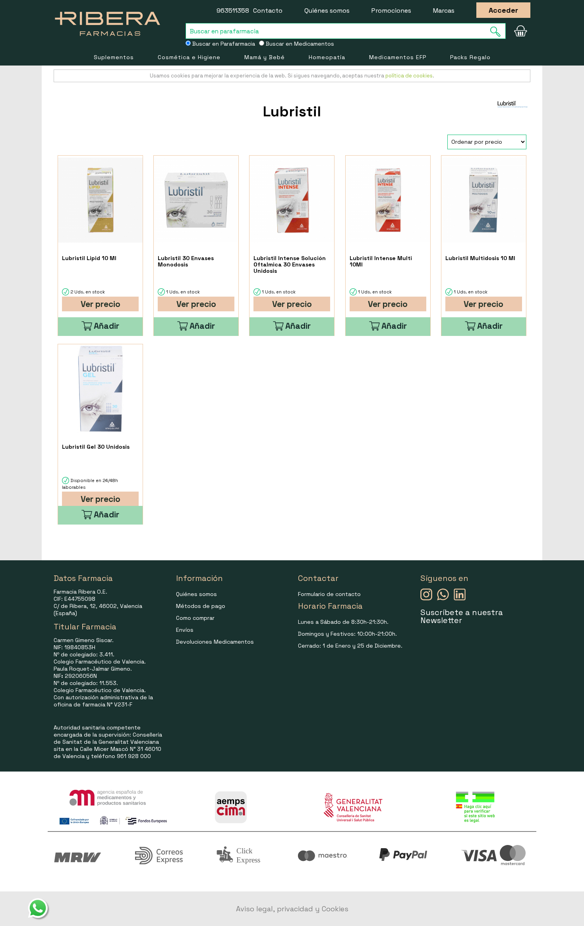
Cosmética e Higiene (189, 57)
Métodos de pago (200, 606)
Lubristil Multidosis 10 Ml (480, 258)
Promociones (391, 10)
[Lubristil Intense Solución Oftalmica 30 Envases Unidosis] (291, 200)
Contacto (267, 10)
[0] (520, 31)
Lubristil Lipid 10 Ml (89, 258)
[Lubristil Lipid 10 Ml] (100, 200)
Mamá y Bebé (264, 57)
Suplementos (114, 57)
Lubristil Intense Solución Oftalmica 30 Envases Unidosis (289, 264)
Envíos (184, 629)
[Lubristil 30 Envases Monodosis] (196, 200)
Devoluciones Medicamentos (215, 641)
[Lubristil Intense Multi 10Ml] (388, 200)
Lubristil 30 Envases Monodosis (186, 261)
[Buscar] (498, 31)
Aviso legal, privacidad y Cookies (292, 908)
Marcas (443, 10)
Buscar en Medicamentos (299, 43)
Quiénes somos (327, 10)
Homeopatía (327, 57)
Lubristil (292, 111)
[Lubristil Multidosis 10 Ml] (483, 200)
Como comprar (195, 617)
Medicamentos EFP (397, 57)
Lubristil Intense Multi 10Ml (381, 261)
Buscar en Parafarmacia (223, 43)
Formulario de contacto (329, 594)
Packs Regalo (470, 57)
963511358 (233, 10)
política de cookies (409, 75)
